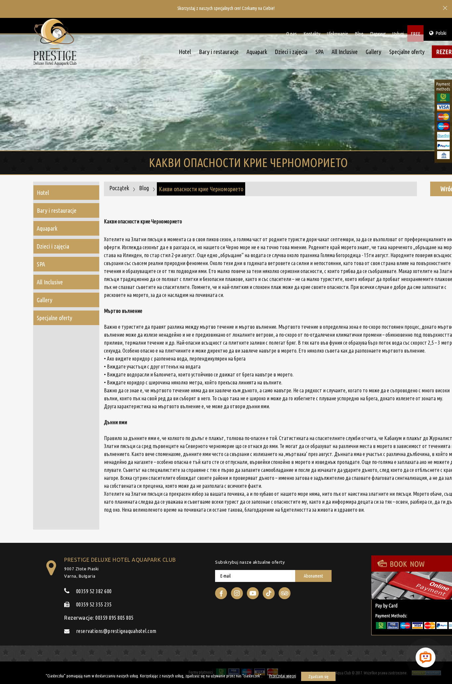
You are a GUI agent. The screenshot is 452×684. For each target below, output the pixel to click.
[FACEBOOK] (221, 593)
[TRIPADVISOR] (285, 593)
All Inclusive (345, 51)
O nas (291, 33)
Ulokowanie (337, 33)
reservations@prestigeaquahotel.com (116, 631)
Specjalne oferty (407, 51)
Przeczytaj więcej (282, 675)
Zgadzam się (318, 676)
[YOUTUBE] (253, 593)
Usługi (398, 33)
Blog (359, 33)
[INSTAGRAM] (237, 593)
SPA (319, 51)
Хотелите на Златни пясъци (133, 494)
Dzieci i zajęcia (291, 51)
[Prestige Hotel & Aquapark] (55, 44)
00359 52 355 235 (93, 604)
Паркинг (378, 33)
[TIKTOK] (269, 593)
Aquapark (257, 51)
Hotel (185, 51)
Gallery (373, 51)
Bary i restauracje (219, 51)
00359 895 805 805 (114, 618)
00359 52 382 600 (93, 591)
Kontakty (311, 33)
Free (415, 33)
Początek (119, 188)
